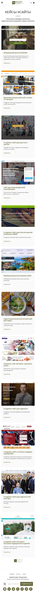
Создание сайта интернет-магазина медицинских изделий (17, 543)
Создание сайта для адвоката (16, 409)
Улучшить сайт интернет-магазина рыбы (18, 365)
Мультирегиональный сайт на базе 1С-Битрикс (18, 99)
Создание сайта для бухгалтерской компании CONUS (18, 233)
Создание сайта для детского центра (16, 143)
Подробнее (7, 63)
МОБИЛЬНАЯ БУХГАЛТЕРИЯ (15, 53)
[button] (2, 3)
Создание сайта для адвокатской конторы (17, 498)
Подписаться (26, 584)
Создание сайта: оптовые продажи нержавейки (18, 453)
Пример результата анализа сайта (17, 276)
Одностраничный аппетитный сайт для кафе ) (18, 320)
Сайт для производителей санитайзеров (14, 188)
